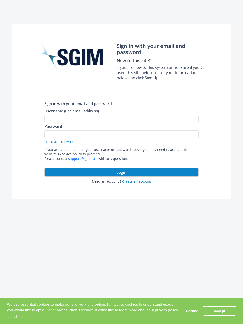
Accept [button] (219, 311)
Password (53, 126)
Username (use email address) (71, 110)
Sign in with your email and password (78, 103)
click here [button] (16, 317)
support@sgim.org (83, 158)
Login (121, 172)
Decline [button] (192, 311)
